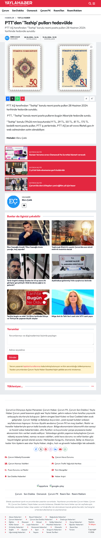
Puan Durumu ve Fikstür (18, 470)
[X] (41, 449)
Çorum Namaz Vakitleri (18, 463)
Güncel (39, 522)
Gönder (13, 357)
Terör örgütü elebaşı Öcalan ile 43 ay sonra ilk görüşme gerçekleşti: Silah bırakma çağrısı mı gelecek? (26, 282)
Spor (37, 530)
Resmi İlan (59, 10)
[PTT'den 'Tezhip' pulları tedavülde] (50, 68)
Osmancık (32, 10)
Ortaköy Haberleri (16, 527)
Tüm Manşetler (61, 470)
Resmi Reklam (74, 10)
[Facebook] (36, 449)
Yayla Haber (23, 18)
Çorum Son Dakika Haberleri (41, 519)
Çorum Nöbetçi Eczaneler (19, 457)
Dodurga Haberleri (67, 519)
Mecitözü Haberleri (53, 524)
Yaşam (35, 532)
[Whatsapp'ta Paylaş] (17, 98)
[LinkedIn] (55, 449)
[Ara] (90, 3)
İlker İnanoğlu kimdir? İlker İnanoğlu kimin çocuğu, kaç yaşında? (25, 248)
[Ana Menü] (94, 3)
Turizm (72, 530)
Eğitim (11, 522)
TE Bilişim (92, 524)
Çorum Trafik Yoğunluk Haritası (68, 463)
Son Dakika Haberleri (17, 476)
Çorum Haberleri (15, 519)
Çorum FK (45, 10)
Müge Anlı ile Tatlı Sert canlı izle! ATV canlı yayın (72, 316)
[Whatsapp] (65, 449)
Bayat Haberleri (35, 517)
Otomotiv (58, 527)
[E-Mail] (24, 205)
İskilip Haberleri (55, 522)
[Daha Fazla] (22, 98)
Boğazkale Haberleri (57, 517)
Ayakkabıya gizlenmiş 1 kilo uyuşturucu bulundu (72, 280)
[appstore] (42, 485)
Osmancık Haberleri (39, 527)
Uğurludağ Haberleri (17, 532)
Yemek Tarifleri (52, 532)
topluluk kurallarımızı (32, 366)
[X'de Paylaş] (12, 98)
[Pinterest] (46, 449)
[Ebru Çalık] (13, 201)
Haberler (9, 18)
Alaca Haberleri (15, 517)
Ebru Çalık (27, 200)
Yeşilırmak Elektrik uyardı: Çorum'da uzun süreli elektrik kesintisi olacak (72, 248)
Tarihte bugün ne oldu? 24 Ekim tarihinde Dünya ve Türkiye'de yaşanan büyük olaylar (27, 317)
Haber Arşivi (60, 476)
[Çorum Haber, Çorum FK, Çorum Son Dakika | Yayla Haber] (18, 4)
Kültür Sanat (14, 524)
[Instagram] (50, 449)
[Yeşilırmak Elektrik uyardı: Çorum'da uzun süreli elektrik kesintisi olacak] (73, 232)
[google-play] (57, 485)
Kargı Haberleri (75, 522)
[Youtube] (60, 449)
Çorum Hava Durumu (64, 457)
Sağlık (11, 530)
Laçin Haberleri (32, 524)
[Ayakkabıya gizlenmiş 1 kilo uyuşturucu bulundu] (73, 266)
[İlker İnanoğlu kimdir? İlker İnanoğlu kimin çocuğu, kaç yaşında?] (28, 232)
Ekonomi (24, 522)
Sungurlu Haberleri (53, 530)
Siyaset (24, 530)
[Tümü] (92, 386)
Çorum (5, 10)
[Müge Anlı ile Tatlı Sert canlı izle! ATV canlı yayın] (73, 301)
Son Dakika (18, 10)
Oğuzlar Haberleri (76, 524)
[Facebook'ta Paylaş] (8, 98)
